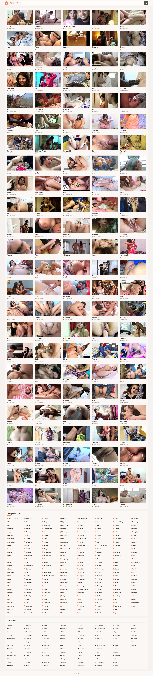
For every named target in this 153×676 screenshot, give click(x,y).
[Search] (146, 3)
